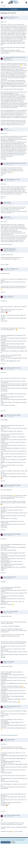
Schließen (13, 842)
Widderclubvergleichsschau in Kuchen (12, 179)
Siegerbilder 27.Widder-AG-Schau (11, 17)
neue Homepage (7, 202)
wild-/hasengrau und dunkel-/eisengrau (12, 368)
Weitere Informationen (5, 842)
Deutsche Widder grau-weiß (10, 577)
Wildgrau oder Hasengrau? (9, 739)
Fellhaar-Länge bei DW (9, 296)
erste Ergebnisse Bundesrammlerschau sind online (15, 163)
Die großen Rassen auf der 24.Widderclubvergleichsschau (10, 249)
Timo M (5, 18)
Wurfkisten (6, 128)
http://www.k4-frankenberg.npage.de (9, 735)
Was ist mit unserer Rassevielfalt (11, 611)
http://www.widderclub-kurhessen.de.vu (9, 210)
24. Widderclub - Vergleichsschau (11, 268)
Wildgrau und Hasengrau (9, 661)
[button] (2, 2)
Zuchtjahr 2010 (7, 217)
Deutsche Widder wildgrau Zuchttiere (12, 815)
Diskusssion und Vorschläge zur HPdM (12, 706)
